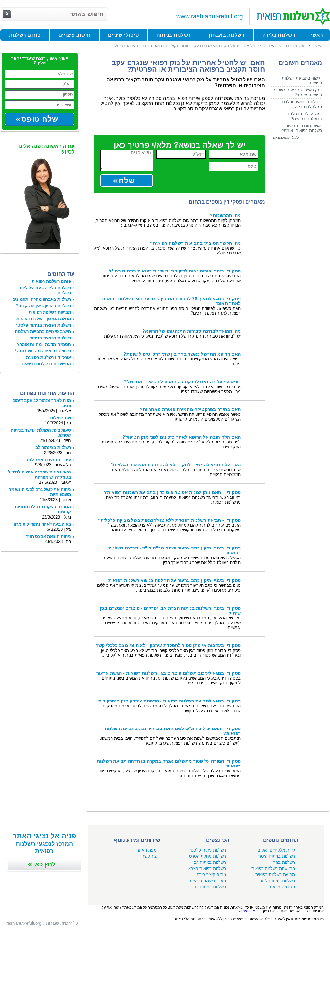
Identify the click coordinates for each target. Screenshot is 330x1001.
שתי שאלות (60, 417)
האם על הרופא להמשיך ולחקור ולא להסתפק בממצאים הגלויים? (175, 464)
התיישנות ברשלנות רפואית (46, 363)
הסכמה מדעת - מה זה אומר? (44, 344)
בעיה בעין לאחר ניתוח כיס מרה (42, 524)
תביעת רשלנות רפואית (275, 874)
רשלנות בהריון (282, 862)
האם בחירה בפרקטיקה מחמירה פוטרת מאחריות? (190, 409)
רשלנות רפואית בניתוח (50, 338)
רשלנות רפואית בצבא (207, 868)
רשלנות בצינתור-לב (53, 447)
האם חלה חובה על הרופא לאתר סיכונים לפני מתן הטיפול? (181, 437)
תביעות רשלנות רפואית (50, 312)
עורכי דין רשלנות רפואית (48, 357)
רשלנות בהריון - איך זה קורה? (43, 305)
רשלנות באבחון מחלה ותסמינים (41, 299)
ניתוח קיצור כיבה (211, 874)
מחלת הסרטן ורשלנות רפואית (43, 318)
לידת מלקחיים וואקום (276, 850)
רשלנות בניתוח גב (210, 862)
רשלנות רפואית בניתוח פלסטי (43, 325)
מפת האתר (147, 850)
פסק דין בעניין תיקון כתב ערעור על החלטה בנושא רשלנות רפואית (174, 580)
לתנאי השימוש (250, 911)
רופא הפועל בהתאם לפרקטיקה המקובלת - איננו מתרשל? (182, 381)
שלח (127, 180)
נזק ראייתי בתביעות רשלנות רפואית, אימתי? (297, 92)
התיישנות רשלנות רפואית (273, 868)
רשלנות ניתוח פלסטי (208, 850)
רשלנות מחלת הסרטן (207, 856)
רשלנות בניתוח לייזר (277, 880)
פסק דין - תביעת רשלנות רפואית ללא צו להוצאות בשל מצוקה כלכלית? (169, 520)
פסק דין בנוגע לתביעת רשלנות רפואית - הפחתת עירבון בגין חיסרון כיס (169, 701)
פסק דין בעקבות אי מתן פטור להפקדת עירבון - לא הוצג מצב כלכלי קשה (168, 645)
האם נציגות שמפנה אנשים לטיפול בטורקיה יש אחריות (39, 475)
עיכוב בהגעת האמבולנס (49, 459)
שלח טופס (39, 119)
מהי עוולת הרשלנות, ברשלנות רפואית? (303, 116)
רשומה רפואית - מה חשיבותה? (42, 350)
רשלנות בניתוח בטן (209, 886)
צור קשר (149, 856)
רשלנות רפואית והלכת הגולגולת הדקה (302, 104)
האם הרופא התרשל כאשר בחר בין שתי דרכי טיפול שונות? (182, 354)
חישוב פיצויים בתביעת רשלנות (43, 331)
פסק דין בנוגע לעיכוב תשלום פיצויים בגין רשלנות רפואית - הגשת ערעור (168, 673)
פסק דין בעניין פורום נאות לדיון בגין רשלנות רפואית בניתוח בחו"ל (175, 271)
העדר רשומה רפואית (208, 880)
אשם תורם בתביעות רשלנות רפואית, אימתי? (301, 128)
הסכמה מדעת (282, 886)
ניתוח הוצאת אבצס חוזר (48, 536)
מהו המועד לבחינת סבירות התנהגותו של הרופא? (191, 331)
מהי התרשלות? (225, 215)
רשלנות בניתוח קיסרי (276, 856)
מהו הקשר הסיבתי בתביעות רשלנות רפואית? (195, 243)
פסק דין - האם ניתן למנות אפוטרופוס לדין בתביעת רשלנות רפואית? (172, 492)
